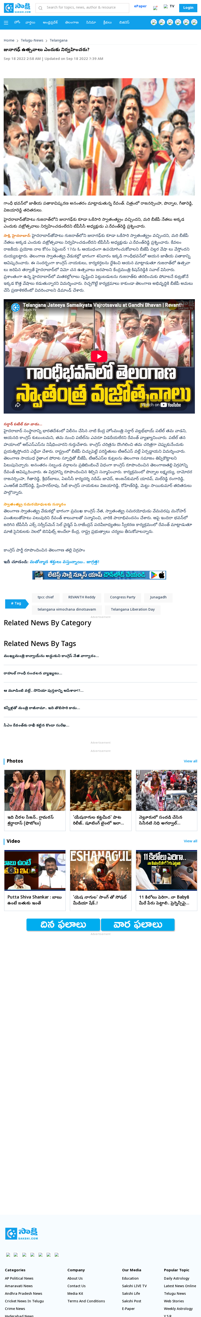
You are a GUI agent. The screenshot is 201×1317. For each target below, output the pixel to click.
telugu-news (32, 40)
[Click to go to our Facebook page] (154, 22)
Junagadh (158, 597)
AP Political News (19, 1279)
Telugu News (175, 1294)
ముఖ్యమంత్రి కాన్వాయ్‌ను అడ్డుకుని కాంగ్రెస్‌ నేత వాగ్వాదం (94, 656)
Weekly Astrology (178, 1309)
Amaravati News (19, 1286)
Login (188, 8)
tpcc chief (46, 597)
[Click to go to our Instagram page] (178, 22)
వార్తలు (30, 23)
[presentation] (11, 790)
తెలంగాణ (72, 23)
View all (190, 762)
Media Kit (75, 1294)
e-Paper (128, 1309)
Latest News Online (180, 1286)
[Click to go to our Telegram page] (48, 1254)
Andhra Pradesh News (23, 1294)
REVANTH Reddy (81, 597)
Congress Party (122, 597)
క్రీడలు (107, 23)
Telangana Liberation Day (133, 610)
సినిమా (91, 23)
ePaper (140, 6)
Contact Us (76, 1286)
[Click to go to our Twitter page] (170, 22)
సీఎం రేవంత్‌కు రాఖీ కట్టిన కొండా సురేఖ (100, 725)
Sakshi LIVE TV (134, 1286)
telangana (58, 40)
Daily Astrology (176, 1279)
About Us (75, 1279)
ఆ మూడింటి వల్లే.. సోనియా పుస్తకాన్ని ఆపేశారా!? (97, 691)
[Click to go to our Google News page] (194, 22)
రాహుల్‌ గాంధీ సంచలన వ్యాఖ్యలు (95, 673)
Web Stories (174, 1301)
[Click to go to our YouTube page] (186, 22)
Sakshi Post (131, 1301)
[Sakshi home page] (21, 1233)
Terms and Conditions (86, 1301)
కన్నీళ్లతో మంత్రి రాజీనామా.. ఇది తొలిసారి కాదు (98, 708)
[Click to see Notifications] (155, 8)
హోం (17, 22)
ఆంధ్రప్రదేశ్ (50, 23)
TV (171, 6)
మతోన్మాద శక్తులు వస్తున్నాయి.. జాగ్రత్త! (64, 562)
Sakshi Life (131, 1294)
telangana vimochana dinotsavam (67, 610)
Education (130, 1279)
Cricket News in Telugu (24, 1301)
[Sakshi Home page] (17, 7)
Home (9, 40)
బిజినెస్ (124, 23)
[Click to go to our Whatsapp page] (162, 22)
